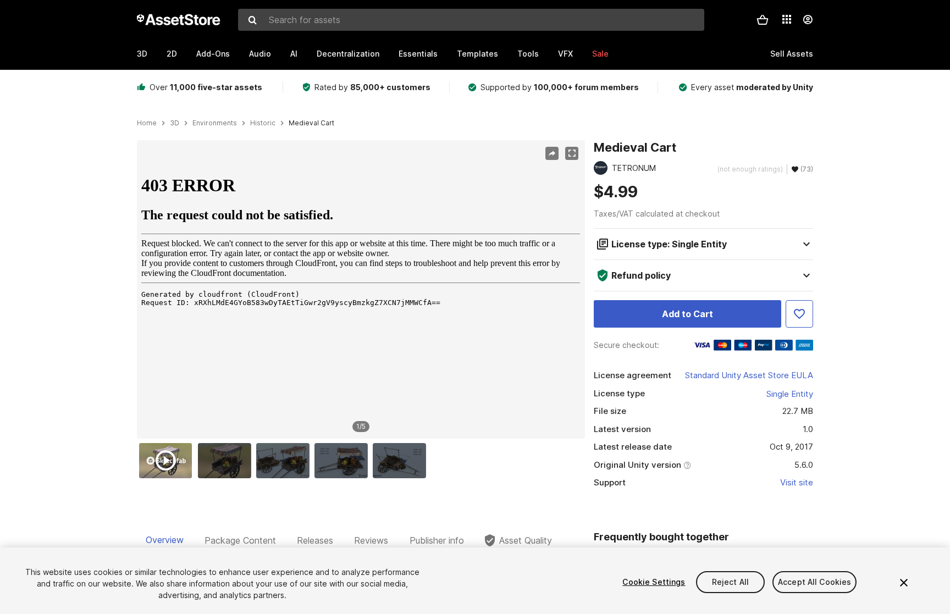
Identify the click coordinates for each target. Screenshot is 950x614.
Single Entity (789, 394)
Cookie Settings (653, 582)
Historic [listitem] (262, 123)
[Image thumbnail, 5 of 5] (402, 460)
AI (293, 53)
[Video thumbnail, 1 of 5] (168, 460)
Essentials (418, 53)
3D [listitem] (174, 123)
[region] (360, 290)
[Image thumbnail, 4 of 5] (343, 460)
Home (147, 123)
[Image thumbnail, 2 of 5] (227, 460)
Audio (260, 53)
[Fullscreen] (571, 153)
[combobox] (471, 20)
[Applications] (786, 19)
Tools (528, 53)
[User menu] (807, 19)
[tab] (164, 540)
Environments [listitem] (214, 123)
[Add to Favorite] (799, 314)
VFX (565, 53)
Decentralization (348, 53)
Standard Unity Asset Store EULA (749, 375)
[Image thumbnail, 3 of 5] (285, 460)
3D (142, 53)
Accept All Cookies (815, 582)
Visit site (796, 482)
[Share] (552, 153)
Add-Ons (213, 53)
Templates (477, 53)
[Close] (903, 583)
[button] (762, 19)
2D (172, 53)
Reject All (730, 582)
